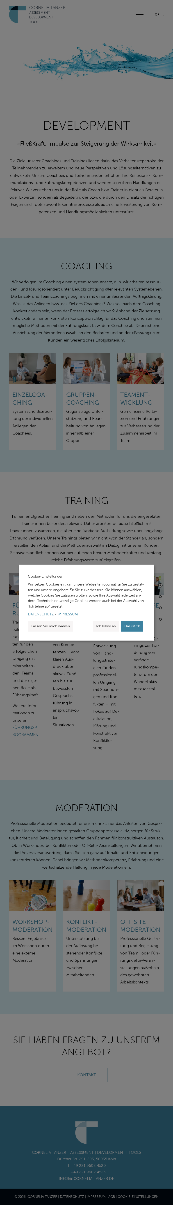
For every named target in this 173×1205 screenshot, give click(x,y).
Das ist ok (132, 626)
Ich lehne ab (106, 626)
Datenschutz (41, 614)
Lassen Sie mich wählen (50, 626)
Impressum (67, 614)
